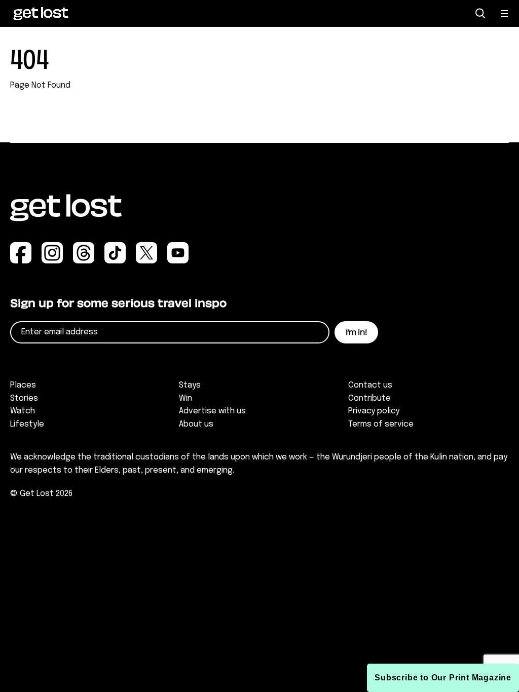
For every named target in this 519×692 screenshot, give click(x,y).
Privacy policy (373, 411)
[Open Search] (480, 13)
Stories (24, 398)
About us (196, 424)
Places (23, 385)
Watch (22, 411)
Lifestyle (27, 424)
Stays (190, 385)
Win (185, 398)
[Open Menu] (505, 13)
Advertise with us (212, 411)
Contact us (370, 385)
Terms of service (381, 424)
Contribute (369, 398)
